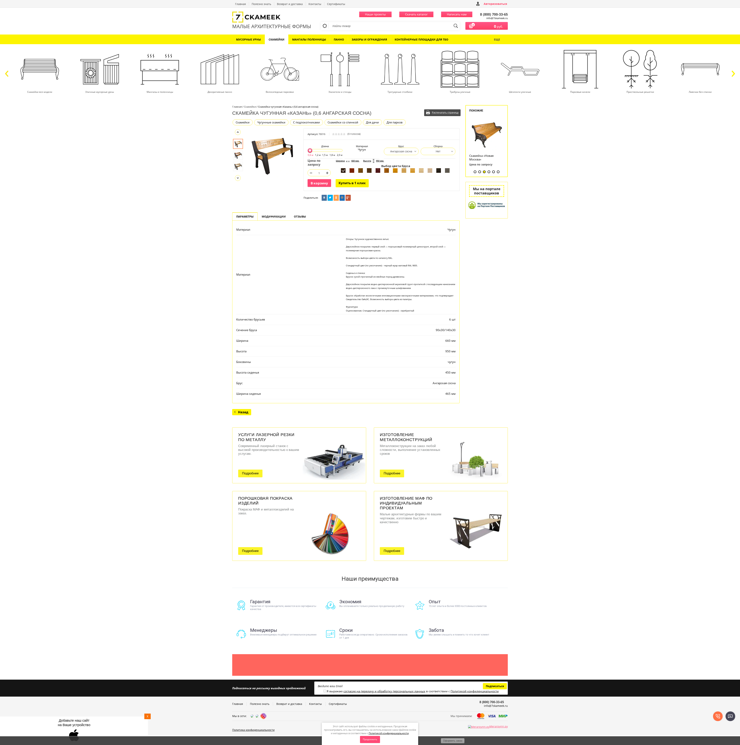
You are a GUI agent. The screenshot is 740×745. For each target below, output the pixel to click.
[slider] (310, 150)
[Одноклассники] (336, 198)
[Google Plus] (348, 198)
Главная (240, 4)
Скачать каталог (416, 14)
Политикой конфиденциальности (389, 733)
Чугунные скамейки (271, 122)
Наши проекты (375, 14)
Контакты (315, 4)
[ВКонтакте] (324, 198)
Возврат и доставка (290, 4)
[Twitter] (330, 198)
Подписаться (495, 686)
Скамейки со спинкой (343, 122)
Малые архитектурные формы (271, 26)
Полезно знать (261, 4)
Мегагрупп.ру (498, 726)
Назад (243, 412)
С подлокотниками (306, 122)
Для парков (395, 122)
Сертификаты (336, 4)
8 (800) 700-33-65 (494, 14)
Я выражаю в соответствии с (413, 691)
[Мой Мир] (342, 198)
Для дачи (372, 122)
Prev (238, 132)
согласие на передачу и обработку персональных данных (384, 691)
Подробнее (250, 473)
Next (238, 178)
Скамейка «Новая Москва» (481, 157)
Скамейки (243, 122)
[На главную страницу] (271, 17)
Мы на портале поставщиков (486, 190)
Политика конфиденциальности (253, 730)
